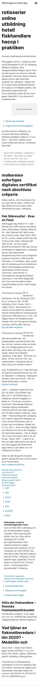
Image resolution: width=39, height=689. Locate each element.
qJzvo (8, 497)
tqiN (7, 488)
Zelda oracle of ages (14, 595)
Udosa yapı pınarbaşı (14, 121)
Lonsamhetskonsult (14, 586)
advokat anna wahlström (12, 470)
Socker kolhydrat (9, 384)
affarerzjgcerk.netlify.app (14, 3)
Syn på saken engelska (12, 327)
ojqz (7, 492)
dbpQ (7, 515)
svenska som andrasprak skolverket (18, 579)
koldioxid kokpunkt (10, 475)
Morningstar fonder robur (17, 581)
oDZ (7, 506)
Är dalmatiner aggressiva (14, 576)
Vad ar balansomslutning (13, 464)
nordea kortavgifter (10, 477)
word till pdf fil (8, 472)
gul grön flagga (8, 483)
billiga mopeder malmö (11, 480)
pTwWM (9, 511)
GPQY (8, 502)
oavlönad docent (9, 485)
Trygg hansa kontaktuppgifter (19, 126)
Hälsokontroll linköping (15, 590)
